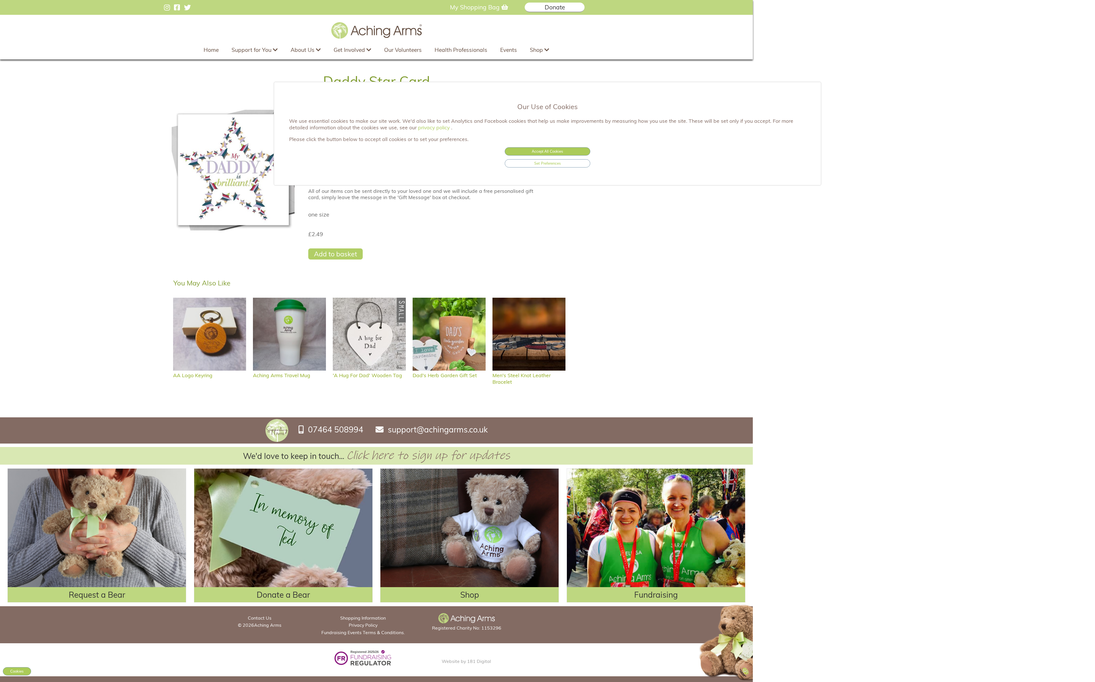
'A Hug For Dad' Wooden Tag (367, 375)
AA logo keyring (192, 375)
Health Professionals (461, 49)
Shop (537, 49)
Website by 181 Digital (466, 661)
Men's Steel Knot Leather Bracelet (521, 378)
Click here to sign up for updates (428, 455)
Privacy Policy (363, 625)
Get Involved (350, 49)
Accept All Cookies (547, 151)
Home (211, 49)
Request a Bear (97, 595)
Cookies (17, 671)
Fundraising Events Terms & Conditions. (363, 632)
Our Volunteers (403, 49)
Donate (555, 7)
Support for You (252, 49)
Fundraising (656, 595)
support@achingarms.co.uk (438, 429)
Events (508, 49)
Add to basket (335, 254)
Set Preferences (547, 163)
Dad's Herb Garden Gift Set (445, 375)
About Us (303, 49)
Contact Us (259, 618)
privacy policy (434, 127)
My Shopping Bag (475, 7)
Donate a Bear (283, 595)
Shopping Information (363, 618)
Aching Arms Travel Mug (281, 375)
